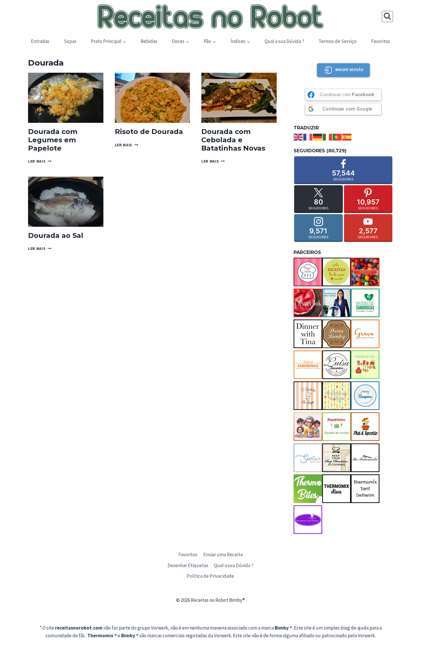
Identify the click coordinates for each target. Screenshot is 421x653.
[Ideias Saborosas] (308, 364)
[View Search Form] (387, 16)
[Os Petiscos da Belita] (308, 426)
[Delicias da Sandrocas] (365, 303)
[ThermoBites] (308, 488)
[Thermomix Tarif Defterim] (365, 488)
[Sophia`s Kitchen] (308, 457)
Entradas (40, 41)
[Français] (308, 136)
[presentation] (65, 98)
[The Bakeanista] (365, 457)
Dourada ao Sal (55, 235)
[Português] (337, 136)
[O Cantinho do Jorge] (308, 395)
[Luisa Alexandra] (336, 364)
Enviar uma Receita (223, 554)
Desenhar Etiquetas (188, 565)
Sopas (70, 41)
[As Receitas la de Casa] (336, 272)
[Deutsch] (318, 136)
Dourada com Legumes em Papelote (52, 139)
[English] (298, 136)
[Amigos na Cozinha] (308, 272)
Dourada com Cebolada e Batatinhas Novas (233, 139)
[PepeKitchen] (336, 426)
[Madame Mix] (365, 364)
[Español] (347, 136)
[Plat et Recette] (365, 426)
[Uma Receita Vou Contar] (308, 519)
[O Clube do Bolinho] (336, 395)
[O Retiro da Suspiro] (365, 395)
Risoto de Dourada (149, 131)
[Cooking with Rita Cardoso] (336, 303)
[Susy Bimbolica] (336, 457)
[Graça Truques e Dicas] (365, 333)
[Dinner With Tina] (308, 333)
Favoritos (380, 41)
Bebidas (149, 41)
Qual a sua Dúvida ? (284, 41)
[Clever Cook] (308, 303)
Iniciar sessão (349, 70)
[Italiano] (328, 136)
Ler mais (40, 161)
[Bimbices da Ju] (365, 272)
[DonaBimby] (336, 333)
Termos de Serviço (337, 41)
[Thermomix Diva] (336, 488)
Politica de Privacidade (210, 576)
